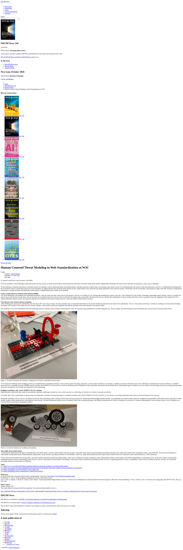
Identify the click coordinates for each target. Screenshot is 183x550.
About (6, 10)
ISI (7, 534)
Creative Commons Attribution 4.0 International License (38, 502)
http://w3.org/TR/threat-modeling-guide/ (63, 476)
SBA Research (10, 541)
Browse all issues (6, 263)
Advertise (7, 13)
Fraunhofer (9, 525)
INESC (8, 530)
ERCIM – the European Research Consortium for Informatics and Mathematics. (43, 499)
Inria (7, 532)
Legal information (13, 547)
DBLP (55, 514)
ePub (25, 57)
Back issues (8, 6)
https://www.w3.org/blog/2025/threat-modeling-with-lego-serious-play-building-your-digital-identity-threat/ (36, 466)
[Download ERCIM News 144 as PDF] (8, 39)
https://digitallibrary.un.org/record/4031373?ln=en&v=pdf (21, 469)
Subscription (8, 8)
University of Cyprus (12, 544)
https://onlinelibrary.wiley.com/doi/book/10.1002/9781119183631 (23, 471)
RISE (8, 539)
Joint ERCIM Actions (11, 64)
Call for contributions (11, 11)
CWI (7, 524)
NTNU (8, 537)
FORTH (9, 529)
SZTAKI (9, 542)
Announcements (9, 68)
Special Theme (9, 66)
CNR (8, 522)
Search (3, 16)
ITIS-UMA (9, 536)
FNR (8, 527)
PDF (9, 57)
